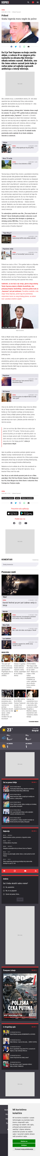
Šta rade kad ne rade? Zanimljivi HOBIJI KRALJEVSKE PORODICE (20, 1064)
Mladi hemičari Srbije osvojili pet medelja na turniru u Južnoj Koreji (20, 796)
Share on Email (28, 46)
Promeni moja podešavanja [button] (24, 1149)
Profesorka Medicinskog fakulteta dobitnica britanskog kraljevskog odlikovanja (20, 789)
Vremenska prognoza (20, 729)
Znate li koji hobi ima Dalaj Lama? (20, 1056)
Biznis (8, 1114)
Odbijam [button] (24, 1145)
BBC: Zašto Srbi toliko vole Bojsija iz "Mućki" (20, 629)
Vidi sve (34, 782)
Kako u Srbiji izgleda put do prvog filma (20, 147)
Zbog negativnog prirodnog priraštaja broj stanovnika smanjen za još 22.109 (20, 861)
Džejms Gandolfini (27, 498)
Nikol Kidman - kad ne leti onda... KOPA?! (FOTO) (20, 1041)
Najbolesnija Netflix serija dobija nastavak (20, 237)
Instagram (20, 523)
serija (17, 498)
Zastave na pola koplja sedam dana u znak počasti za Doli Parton (20, 854)
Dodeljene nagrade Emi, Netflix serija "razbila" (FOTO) (20, 643)
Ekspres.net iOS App (13, 513)
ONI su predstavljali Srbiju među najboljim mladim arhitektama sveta (20, 812)
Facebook (14, 523)
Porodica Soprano (7, 498)
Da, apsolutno (10, 887)
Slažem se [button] (24, 1141)
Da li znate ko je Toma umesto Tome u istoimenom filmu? (20, 380)
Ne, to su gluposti (11, 891)
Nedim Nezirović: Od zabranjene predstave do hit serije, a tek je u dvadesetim (20, 616)
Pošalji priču (33, 2)
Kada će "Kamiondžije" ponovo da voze (20, 253)
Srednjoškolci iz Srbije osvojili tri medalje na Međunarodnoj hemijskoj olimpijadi (20, 820)
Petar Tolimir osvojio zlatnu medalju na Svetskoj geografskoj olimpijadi (20, 804)
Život (7, 1123)
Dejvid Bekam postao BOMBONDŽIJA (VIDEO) (20, 1033)
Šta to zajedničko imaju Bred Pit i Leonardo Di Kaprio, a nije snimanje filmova (20, 1049)
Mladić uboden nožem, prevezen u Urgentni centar (20, 836)
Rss (36, 871)
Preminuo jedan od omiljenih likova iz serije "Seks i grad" (20, 396)
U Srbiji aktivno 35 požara (20, 842)
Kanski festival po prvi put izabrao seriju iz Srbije (20, 591)
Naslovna (7, 1110)
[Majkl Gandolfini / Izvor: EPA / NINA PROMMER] (20, 316)
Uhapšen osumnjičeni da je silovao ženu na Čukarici (20, 847)
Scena (8, 1119)
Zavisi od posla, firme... (13, 894)
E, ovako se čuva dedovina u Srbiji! (20, 163)
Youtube (25, 523)
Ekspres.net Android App (26, 513)
